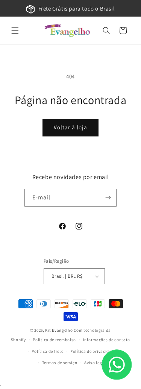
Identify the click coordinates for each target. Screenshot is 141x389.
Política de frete (47, 351)
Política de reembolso (54, 339)
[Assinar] (108, 198)
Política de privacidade (93, 351)
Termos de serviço (59, 362)
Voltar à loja (70, 127)
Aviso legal (95, 362)
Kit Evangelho (59, 330)
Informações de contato (106, 339)
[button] (15, 30)
